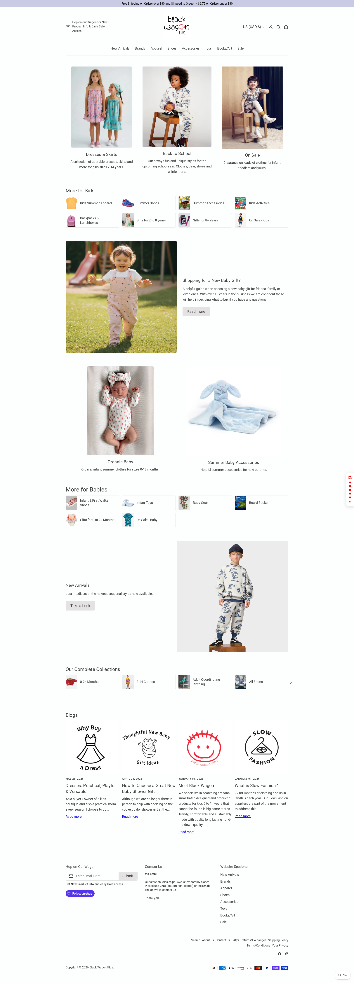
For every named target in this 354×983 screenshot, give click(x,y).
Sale (241, 48)
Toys (208, 48)
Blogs (72, 715)
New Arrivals (119, 48)
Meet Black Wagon (196, 785)
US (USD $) (252, 27)
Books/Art (224, 48)
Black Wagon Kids (101, 967)
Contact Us (223, 940)
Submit (127, 876)
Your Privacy (280, 945)
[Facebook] (279, 953)
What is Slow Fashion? (256, 785)
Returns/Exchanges (253, 940)
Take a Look (80, 606)
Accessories (190, 48)
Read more (196, 311)
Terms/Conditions (258, 945)
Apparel (156, 48)
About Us (208, 940)
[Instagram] (287, 953)
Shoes (172, 48)
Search (195, 940)
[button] (63, 682)
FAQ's (235, 940)
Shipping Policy (278, 940)
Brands (140, 48)
